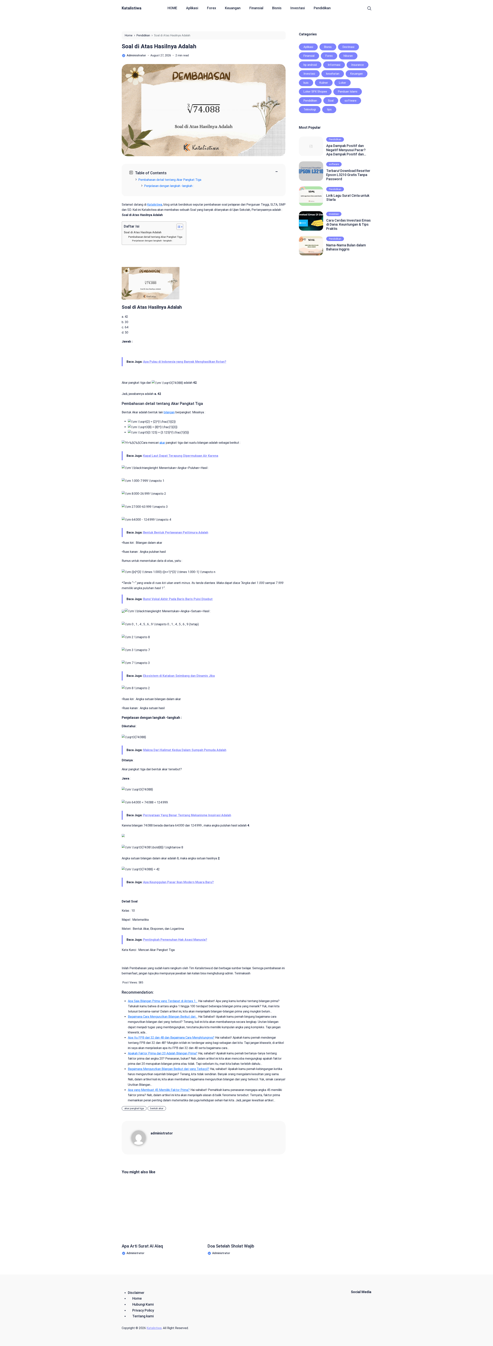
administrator (162, 1133)
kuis (306, 82)
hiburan (348, 56)
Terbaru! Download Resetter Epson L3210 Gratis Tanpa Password (348, 175)
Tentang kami (143, 1316)
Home (137, 1298)
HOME (172, 8)
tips (329, 109)
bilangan (169, 412)
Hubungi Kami (143, 1304)
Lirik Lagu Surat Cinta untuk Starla (347, 197)
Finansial (256, 8)
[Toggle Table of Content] (178, 226)
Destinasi (348, 47)
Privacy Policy (143, 1310)
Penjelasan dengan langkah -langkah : (152, 240)
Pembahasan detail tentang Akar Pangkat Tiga (169, 180)
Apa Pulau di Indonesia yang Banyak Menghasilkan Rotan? (184, 362)
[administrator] (141, 1137)
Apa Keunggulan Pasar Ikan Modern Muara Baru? (178, 882)
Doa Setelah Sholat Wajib (230, 1246)
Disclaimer (136, 1293)
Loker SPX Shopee (315, 91)
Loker (342, 82)
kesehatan (332, 73)
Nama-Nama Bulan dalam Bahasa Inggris (346, 247)
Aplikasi (192, 8)
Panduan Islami (347, 91)
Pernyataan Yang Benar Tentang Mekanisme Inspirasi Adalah (187, 815)
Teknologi (310, 109)
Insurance (357, 65)
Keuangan (233, 8)
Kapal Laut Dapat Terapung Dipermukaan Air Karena (180, 456)
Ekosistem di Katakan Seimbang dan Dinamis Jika (179, 676)
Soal (331, 100)
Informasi (334, 65)
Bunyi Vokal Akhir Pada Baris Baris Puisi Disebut (178, 599)
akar (162, 442)
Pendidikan (322, 8)
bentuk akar (156, 1108)
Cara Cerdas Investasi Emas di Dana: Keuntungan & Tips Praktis (348, 224)
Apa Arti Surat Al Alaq (142, 1246)
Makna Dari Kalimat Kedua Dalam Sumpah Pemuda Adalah (184, 750)
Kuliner (323, 82)
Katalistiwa (131, 8)
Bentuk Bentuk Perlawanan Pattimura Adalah (175, 532)
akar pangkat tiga (134, 1108)
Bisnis (277, 8)
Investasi (297, 8)
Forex (211, 8)
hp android (310, 65)
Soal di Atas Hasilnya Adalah (159, 46)
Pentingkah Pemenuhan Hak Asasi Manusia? (175, 940)
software (350, 100)
